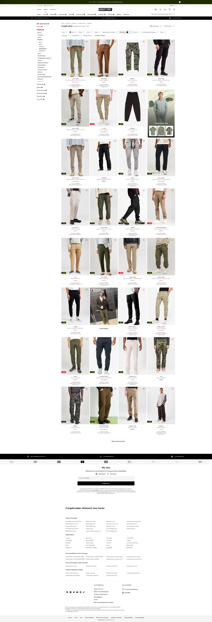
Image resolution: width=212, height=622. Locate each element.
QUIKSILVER (109, 547)
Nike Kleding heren (90, 524)
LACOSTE (108, 543)
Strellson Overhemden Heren (134, 521)
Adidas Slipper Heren (132, 524)
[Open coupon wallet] (156, 9)
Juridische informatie (116, 617)
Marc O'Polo (89, 538)
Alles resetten (101, 35)
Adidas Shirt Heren (90, 521)
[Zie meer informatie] (75, 87)
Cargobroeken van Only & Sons (134, 559)
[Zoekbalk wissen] (174, 14)
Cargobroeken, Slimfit (111, 573)
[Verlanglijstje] (170, 9)
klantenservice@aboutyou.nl (105, 491)
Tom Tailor (109, 540)
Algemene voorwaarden (102, 617)
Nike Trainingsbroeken (111, 531)
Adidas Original (89, 543)
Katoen (89, 23)
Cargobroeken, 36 (90, 573)
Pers (76, 617)
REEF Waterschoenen (71, 531)
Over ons (70, 617)
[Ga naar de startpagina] (74, 586)
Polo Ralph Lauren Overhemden (73, 521)
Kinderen (53, 9)
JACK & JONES (89, 540)
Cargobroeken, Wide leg (92, 575)
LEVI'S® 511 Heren (131, 528)
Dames (39, 9)
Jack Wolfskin (69, 540)
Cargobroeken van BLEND (92, 559)
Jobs (81, 617)
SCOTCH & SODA (90, 545)
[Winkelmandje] (174, 9)
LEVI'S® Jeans (89, 528)
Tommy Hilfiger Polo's (111, 528)
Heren (46, 9)
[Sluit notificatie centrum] (165, 9)
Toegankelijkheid (128, 617)
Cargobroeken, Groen (71, 566)
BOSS (67, 545)
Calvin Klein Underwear (132, 543)
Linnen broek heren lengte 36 (93, 531)
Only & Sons (109, 538)
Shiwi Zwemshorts (110, 526)
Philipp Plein (69, 547)
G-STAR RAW (130, 538)
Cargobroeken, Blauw (111, 566)
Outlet (40, 5)
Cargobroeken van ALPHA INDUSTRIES (75, 559)
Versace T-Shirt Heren (71, 526)
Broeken (74, 23)
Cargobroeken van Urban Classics (114, 556)
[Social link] (67, 592)
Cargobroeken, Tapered (72, 573)
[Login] (160, 9)
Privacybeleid (95, 490)
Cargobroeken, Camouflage (73, 575)
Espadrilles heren (110, 521)
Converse (68, 538)
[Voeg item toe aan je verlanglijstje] (87, 42)
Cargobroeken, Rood (132, 566)
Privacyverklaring (89, 617)
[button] (155, 26)
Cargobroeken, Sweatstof (133, 573)
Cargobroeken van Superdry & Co (114, 559)
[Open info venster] (180, 2)
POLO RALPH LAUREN (91, 547)
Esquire (108, 545)
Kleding (68, 23)
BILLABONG (129, 547)
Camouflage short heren (133, 526)
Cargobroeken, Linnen (111, 575)
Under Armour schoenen (112, 524)
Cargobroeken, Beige (91, 566)
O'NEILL (129, 540)
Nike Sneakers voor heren (72, 524)
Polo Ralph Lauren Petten (72, 528)
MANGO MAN (130, 545)
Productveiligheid (139, 617)
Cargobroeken (82, 23)
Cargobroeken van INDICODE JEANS (75, 556)
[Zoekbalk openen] (152, 14)
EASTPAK (68, 543)
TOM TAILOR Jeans (91, 526)
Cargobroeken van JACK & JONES (94, 556)
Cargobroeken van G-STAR (133, 556)
